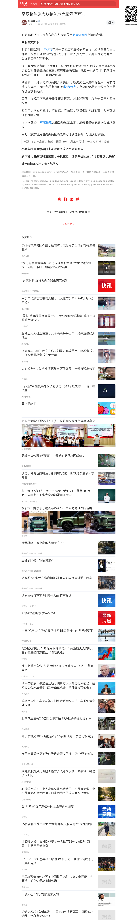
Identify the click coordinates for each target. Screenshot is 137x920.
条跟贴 (68, 224)
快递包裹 (70, 87)
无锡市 (47, 49)
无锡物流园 (80, 35)
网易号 (33, 3)
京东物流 (46, 122)
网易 (23, 4)
